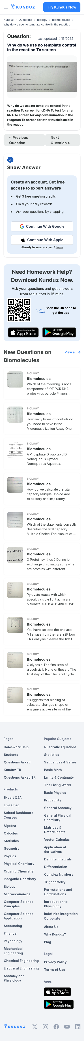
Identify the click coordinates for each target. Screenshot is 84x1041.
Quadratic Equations (60, 747)
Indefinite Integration (61, 914)
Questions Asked (17, 762)
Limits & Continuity (59, 777)
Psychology (13, 941)
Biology (42, 19)
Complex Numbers (58, 874)
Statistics (11, 841)
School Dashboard (18, 813)
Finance (10, 933)
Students (11, 755)
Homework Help (16, 747)
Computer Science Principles (19, 904)
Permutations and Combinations (58, 892)
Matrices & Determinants (54, 830)
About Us (51, 927)
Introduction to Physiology (56, 904)
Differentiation (55, 867)
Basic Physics (55, 792)
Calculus (11, 833)
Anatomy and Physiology (14, 978)
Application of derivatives (55, 849)
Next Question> (60, 140)
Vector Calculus (57, 839)
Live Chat (11, 805)
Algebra (10, 826)
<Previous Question (18, 140)
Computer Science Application (19, 916)
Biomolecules (61, 19)
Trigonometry (54, 882)
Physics (10, 856)
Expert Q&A (13, 797)
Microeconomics (17, 894)
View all (70, 352)
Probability (52, 800)
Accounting (13, 926)
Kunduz (9, 19)
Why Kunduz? (55, 934)
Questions (25, 19)
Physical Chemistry (19, 864)
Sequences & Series (60, 762)
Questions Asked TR (20, 777)
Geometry (11, 848)
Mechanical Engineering (13, 951)
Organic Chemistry (19, 871)
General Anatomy (57, 808)
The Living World (57, 785)
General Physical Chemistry (57, 817)
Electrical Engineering (21, 968)
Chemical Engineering (21, 961)
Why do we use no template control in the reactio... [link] (37, 24)
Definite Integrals (58, 859)
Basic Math (53, 770)
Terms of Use (54, 969)
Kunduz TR (12, 770)
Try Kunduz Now (61, 7)
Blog (47, 942)
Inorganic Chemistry (20, 879)
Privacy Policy (55, 962)
